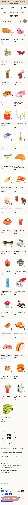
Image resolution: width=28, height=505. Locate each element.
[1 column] (20, 21)
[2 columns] (25, 21)
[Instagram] (5, 488)
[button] (25, 8)
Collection (13, 12)
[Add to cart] (11, 35)
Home (5, 12)
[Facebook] (2, 488)
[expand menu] (2, 8)
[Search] (21, 8)
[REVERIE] (13, 8)
